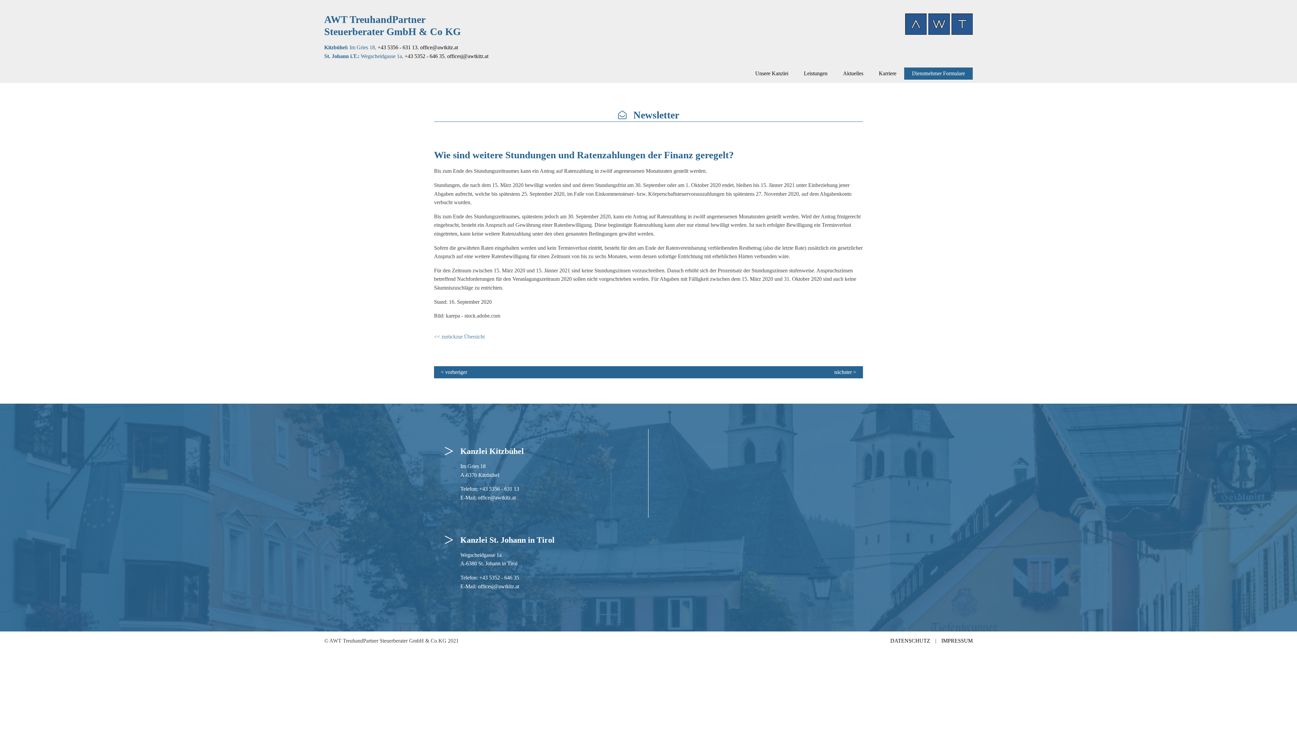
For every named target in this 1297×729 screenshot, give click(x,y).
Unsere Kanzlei (771, 73)
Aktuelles (853, 73)
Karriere (887, 73)
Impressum (957, 641)
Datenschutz (910, 641)
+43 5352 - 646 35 (424, 56)
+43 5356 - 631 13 (397, 47)
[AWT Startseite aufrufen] (939, 24)
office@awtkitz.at (439, 47)
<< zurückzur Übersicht (459, 337)
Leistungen (816, 73)
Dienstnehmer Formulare (938, 73)
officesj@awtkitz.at (467, 56)
